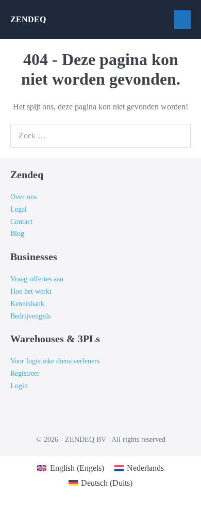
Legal (18, 209)
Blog (17, 233)
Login (19, 386)
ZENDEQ (28, 19)
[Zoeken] (177, 135)
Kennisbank (27, 304)
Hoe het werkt (31, 291)
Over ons (23, 197)
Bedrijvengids (30, 316)
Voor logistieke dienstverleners (54, 361)
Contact (21, 222)
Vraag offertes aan (36, 279)
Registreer (25, 373)
